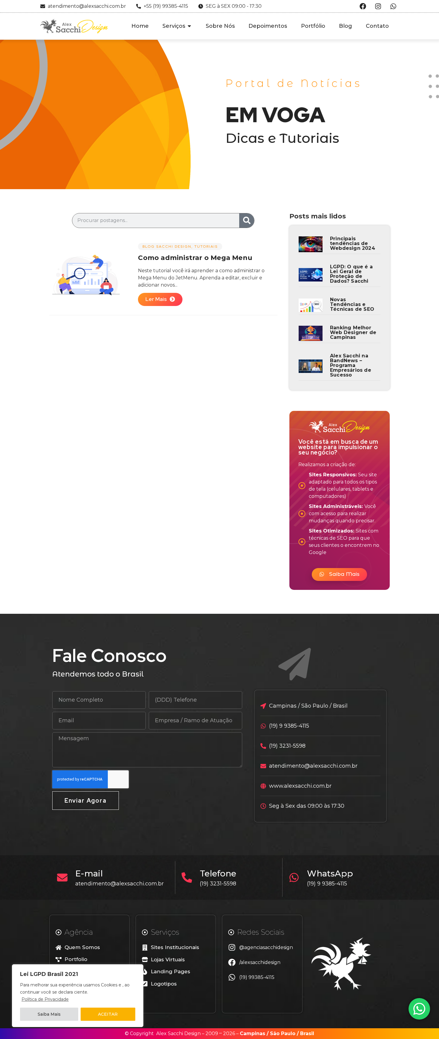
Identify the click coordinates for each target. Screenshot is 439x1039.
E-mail (89, 873)
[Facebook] (363, 6)
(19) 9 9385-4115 (327, 883)
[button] (339, 574)
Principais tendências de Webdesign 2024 (352, 243)
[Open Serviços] (189, 26)
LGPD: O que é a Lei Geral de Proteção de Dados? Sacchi (351, 274)
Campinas (252, 1033)
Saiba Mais (49, 1014)
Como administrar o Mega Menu (195, 258)
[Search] (246, 220)
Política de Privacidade (45, 999)
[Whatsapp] (393, 6)
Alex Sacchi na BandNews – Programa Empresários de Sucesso (350, 365)
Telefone (218, 873)
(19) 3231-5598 (218, 883)
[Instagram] (378, 6)
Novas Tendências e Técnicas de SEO (352, 304)
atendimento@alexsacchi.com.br (119, 883)
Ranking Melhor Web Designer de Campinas (353, 332)
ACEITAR (108, 1014)
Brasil (307, 1033)
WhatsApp (330, 873)
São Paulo (282, 1033)
